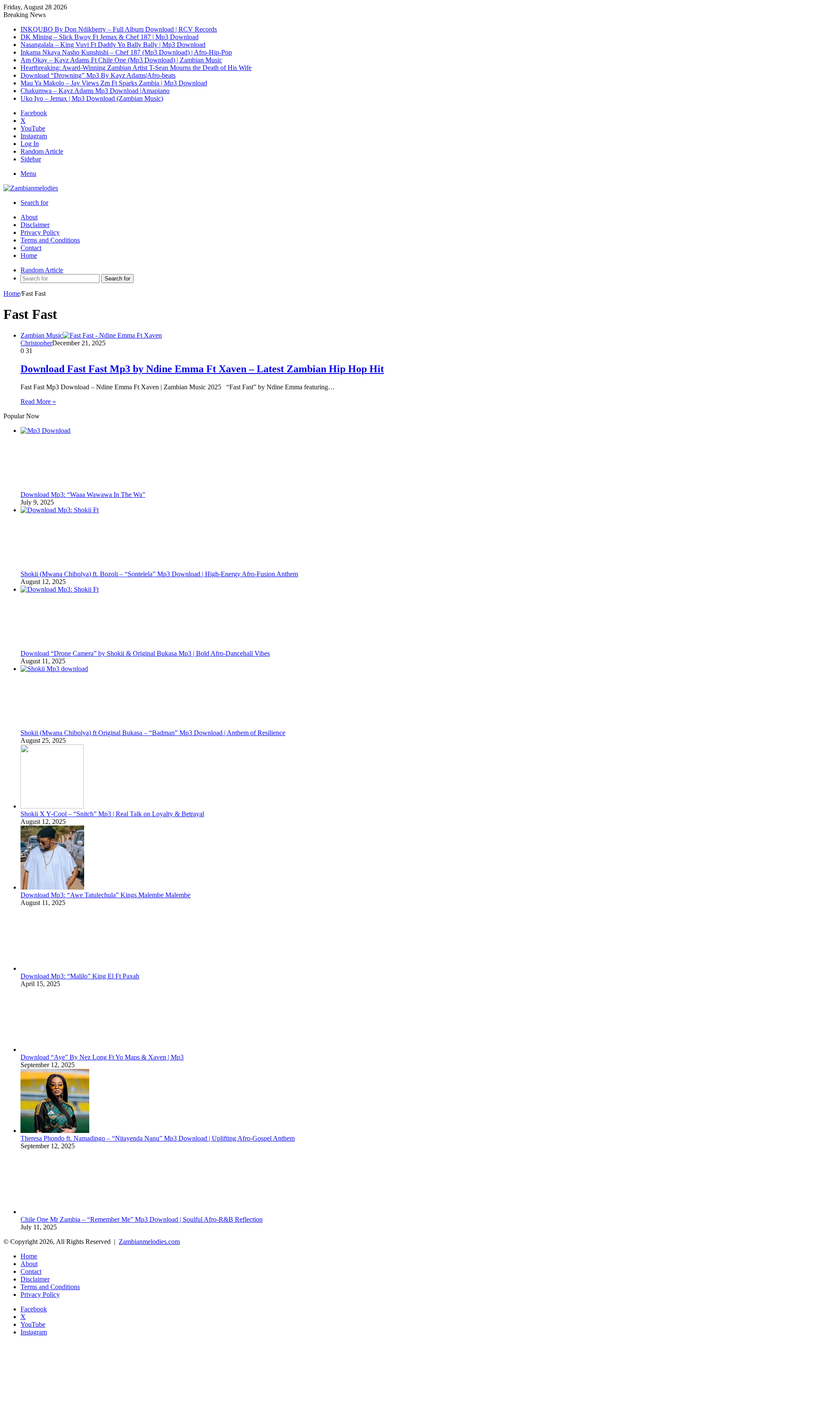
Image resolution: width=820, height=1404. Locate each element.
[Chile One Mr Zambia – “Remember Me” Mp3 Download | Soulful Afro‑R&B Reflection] (52, 1211)
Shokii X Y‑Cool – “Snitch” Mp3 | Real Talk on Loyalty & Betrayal (112, 813)
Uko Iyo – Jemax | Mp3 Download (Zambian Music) (91, 98)
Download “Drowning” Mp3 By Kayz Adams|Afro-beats (98, 75)
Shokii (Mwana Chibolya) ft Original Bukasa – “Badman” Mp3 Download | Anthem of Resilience (152, 732)
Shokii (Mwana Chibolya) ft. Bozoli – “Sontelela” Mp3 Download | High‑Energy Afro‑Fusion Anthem (159, 574)
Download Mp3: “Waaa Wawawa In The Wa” (82, 494)
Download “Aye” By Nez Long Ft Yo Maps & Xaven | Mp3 (102, 1057)
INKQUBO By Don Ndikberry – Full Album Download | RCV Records (118, 29)
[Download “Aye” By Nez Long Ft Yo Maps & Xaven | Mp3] (52, 1049)
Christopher (36, 343)
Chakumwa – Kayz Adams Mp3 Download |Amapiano (95, 90)
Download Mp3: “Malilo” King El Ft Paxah (79, 976)
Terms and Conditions (50, 240)
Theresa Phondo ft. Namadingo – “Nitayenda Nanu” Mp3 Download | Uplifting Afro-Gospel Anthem (157, 1138)
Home (28, 255)
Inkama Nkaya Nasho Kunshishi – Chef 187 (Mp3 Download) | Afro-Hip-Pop (126, 52)
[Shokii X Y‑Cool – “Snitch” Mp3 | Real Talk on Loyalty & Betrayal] (52, 806)
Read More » (38, 401)
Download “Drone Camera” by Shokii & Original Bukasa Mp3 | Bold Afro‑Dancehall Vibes (145, 653)
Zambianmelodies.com (149, 1241)
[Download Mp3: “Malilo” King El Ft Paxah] (52, 968)
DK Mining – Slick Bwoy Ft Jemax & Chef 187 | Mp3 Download (109, 37)
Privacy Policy (40, 232)
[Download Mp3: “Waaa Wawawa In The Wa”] (84, 430)
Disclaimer (35, 224)
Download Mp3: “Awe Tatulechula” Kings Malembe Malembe (105, 895)
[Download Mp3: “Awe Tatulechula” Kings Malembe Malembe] (52, 887)
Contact (30, 247)
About (29, 217)
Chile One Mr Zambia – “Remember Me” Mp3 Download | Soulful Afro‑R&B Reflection (141, 1219)
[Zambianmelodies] (30, 188)
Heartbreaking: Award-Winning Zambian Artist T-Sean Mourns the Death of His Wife (136, 67)
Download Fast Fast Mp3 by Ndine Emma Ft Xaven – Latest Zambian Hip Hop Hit (202, 368)
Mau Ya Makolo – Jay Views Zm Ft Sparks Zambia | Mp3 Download (113, 83)
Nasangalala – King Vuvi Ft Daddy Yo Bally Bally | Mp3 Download (112, 44)
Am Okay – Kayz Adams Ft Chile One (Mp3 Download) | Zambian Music (121, 60)
